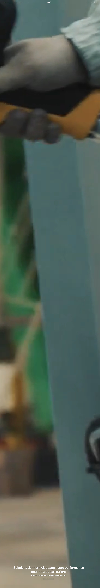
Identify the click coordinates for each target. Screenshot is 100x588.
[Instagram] (91, 2)
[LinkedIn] (96, 2)
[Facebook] (94, 2)
